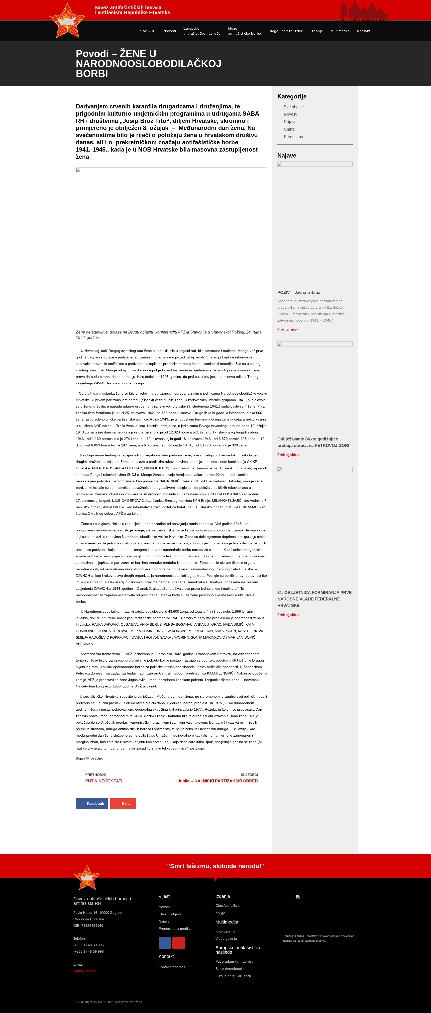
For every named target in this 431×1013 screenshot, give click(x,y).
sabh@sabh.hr (85, 971)
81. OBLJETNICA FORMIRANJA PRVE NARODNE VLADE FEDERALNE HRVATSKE (314, 599)
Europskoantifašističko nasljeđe (202, 30)
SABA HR (148, 31)
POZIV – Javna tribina (298, 292)
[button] (385, 30)
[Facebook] (165, 943)
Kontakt (363, 31)
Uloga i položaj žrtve (286, 31)
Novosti (169, 31)
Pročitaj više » (288, 329)
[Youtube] (178, 943)
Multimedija (340, 31)
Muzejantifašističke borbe (244, 30)
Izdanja (317, 31)
